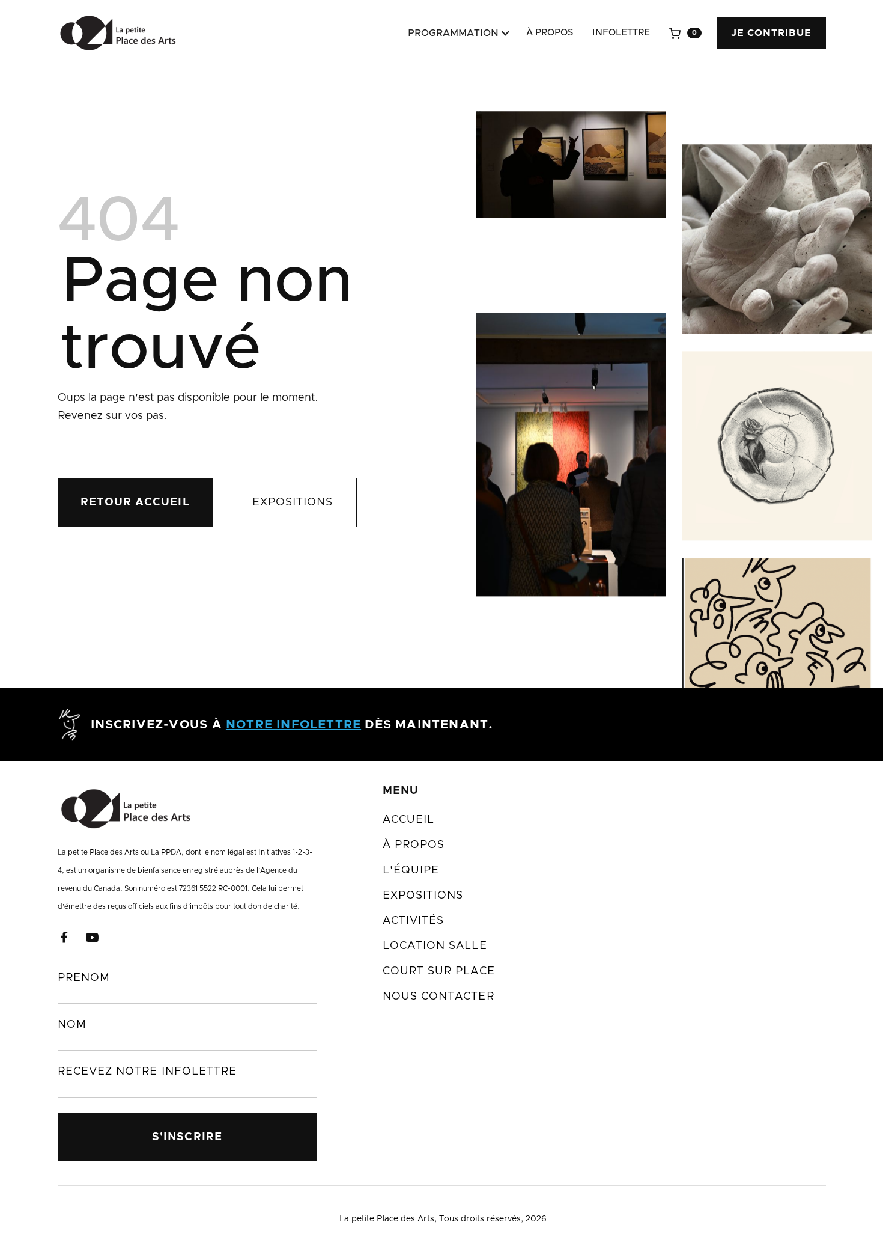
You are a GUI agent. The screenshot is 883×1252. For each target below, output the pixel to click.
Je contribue (771, 33)
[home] (117, 33)
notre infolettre (293, 725)
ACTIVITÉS (414, 920)
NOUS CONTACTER (438, 996)
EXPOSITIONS (292, 502)
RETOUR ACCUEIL (135, 502)
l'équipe (411, 870)
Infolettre (621, 32)
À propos (549, 32)
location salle (435, 946)
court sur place (439, 971)
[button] (456, 33)
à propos (414, 845)
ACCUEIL (409, 819)
